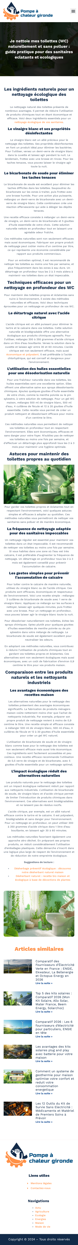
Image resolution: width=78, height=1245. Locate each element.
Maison (39, 1222)
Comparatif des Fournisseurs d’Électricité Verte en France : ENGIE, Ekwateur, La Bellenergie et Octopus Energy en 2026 (55, 970)
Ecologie (40, 1215)
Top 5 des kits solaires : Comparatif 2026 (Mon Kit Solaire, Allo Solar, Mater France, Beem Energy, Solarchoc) (54, 1000)
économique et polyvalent (22, 354)
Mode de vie (42, 1226)
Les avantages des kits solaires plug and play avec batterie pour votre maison (54, 1052)
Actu (38, 1207)
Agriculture (42, 1211)
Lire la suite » (44, 983)
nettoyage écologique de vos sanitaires (39, 122)
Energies (40, 1219)
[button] (73, 11)
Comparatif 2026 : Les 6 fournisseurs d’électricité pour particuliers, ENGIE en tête (55, 1027)
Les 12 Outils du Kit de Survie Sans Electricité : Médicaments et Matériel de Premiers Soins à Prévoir (55, 1111)
